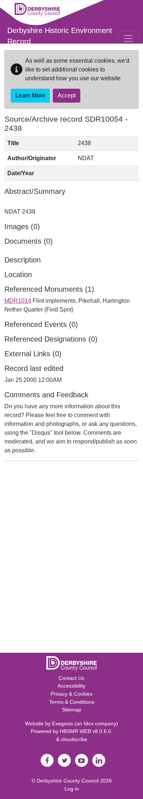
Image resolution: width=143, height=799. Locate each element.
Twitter (64, 760)
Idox (89, 723)
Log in (72, 789)
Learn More (30, 95)
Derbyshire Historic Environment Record (59, 35)
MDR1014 (17, 301)
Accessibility (71, 686)
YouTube (81, 760)
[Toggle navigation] (128, 38)
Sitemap (71, 710)
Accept (67, 95)
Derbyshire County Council (68, 781)
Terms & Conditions (71, 702)
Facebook (47, 760)
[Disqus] (71, 558)
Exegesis (62, 723)
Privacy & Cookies (71, 694)
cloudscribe (74, 739)
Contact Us (71, 678)
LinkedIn (98, 760)
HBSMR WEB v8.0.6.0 (86, 731)
